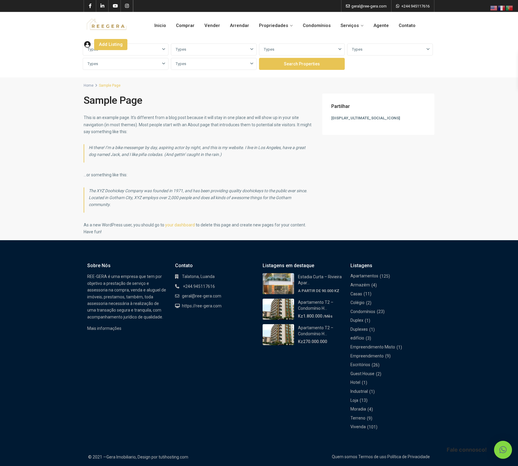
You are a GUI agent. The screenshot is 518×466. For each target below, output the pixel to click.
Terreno (357, 418)
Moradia (358, 409)
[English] (494, 7)
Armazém (360, 284)
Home (89, 85)
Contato (407, 25)
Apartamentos (364, 275)
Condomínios (317, 25)
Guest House (362, 373)
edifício (357, 338)
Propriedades (273, 25)
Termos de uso (372, 456)
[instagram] (127, 6)
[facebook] (90, 6)
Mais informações (104, 328)
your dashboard (180, 225)
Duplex (356, 320)
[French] (502, 7)
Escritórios (360, 364)
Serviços (350, 25)
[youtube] (115, 6)
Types (181, 49)
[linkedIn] (102, 6)
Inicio (160, 25)
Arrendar (239, 25)
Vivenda (358, 426)
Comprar (185, 25)
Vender (212, 25)
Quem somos (344, 456)
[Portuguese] (510, 7)
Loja (354, 400)
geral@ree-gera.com (201, 296)
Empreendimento (367, 356)
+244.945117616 (415, 6)
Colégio (357, 302)
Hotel (355, 382)
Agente (381, 25)
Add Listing (111, 44)
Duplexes (359, 329)
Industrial (359, 391)
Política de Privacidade (408, 456)
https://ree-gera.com (202, 305)
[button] (503, 450)
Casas (356, 293)
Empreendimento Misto (372, 347)
